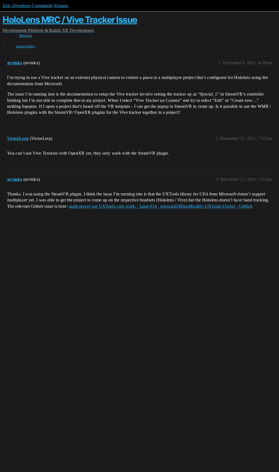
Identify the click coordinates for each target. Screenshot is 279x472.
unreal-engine (25, 46)
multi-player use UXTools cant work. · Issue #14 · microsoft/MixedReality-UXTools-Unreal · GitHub (160, 206)
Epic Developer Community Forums (35, 5)
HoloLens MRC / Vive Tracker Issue (70, 19)
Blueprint (25, 36)
